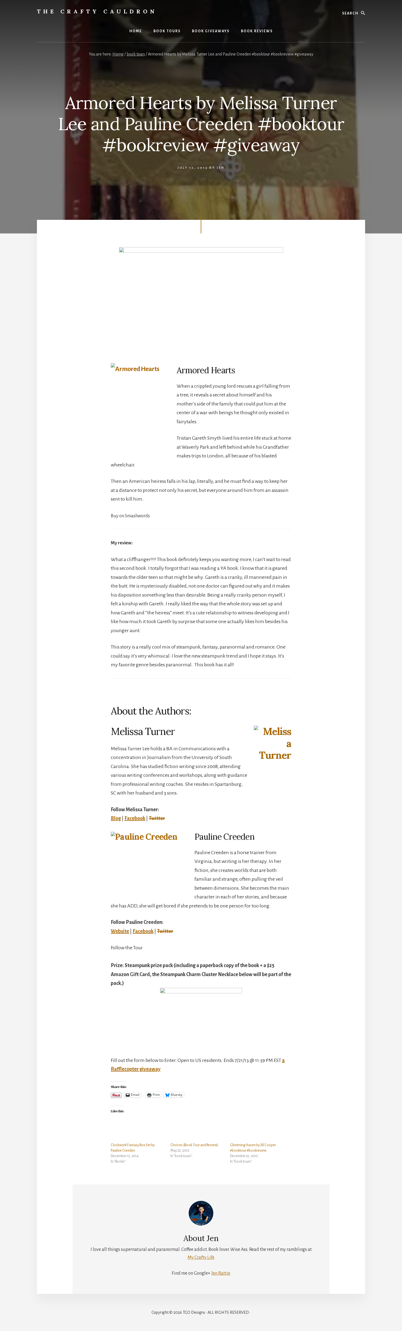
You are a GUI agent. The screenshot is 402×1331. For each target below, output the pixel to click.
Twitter (157, 818)
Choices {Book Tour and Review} (194, 1145)
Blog (116, 818)
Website (120, 931)
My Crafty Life (201, 1257)
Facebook (134, 818)
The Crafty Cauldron (97, 11)
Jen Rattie (220, 1273)
